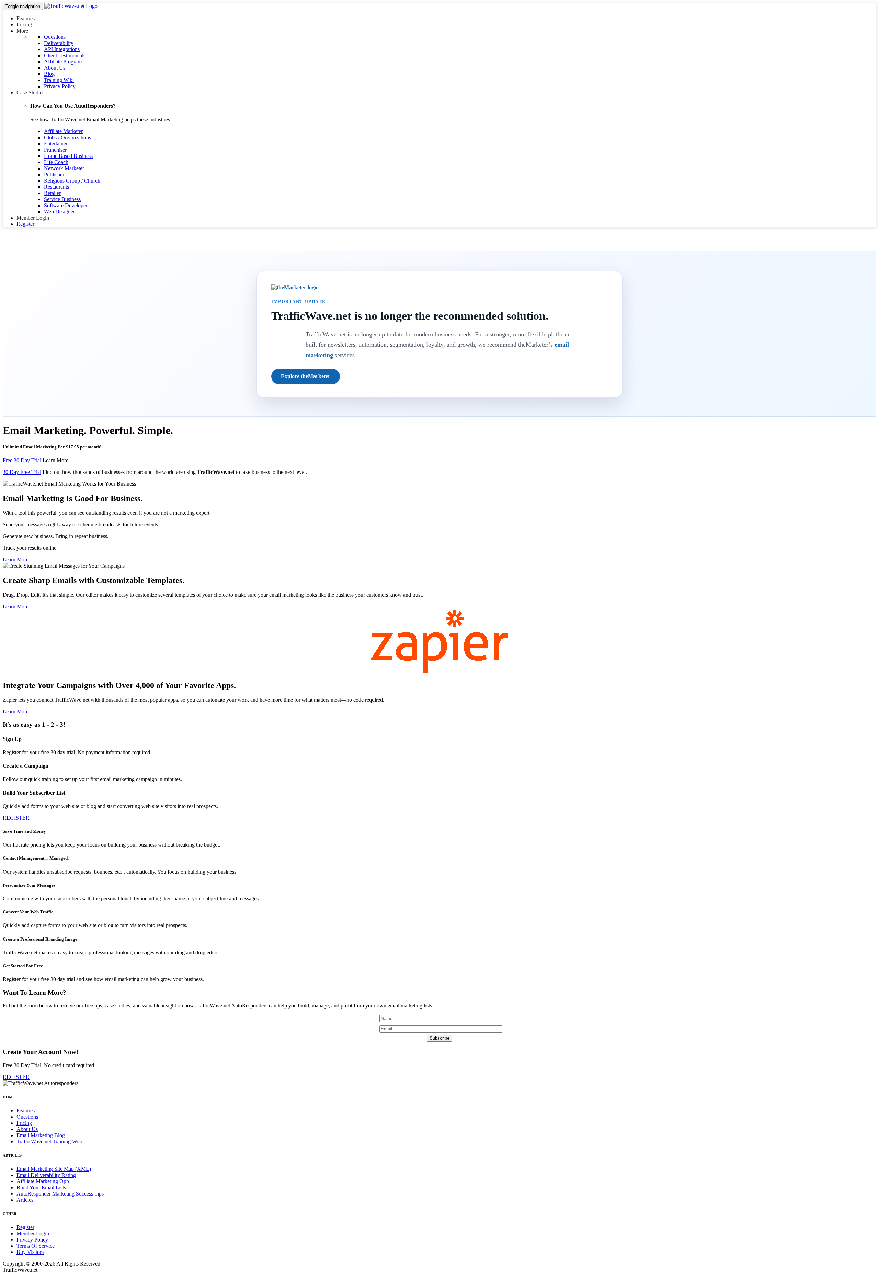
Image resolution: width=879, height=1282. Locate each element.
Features (25, 18)
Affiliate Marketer (63, 131)
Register (25, 224)
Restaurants (56, 187)
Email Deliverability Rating (46, 1175)
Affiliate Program (63, 62)
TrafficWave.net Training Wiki (49, 1141)
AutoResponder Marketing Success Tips (60, 1194)
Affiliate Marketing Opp (42, 1181)
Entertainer (56, 144)
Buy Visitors (30, 1252)
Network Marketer (64, 168)
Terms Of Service (35, 1246)
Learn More (55, 460)
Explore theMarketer (305, 376)
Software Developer (66, 205)
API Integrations (62, 49)
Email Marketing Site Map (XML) (53, 1169)
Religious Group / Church (72, 181)
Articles (24, 1200)
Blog (49, 74)
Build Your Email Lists (41, 1187)
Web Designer (59, 211)
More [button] (22, 31)
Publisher (54, 174)
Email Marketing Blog (40, 1135)
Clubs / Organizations (67, 137)
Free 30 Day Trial (22, 460)
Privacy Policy (60, 86)
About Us (54, 68)
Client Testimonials (64, 55)
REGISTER (16, 818)
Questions (55, 37)
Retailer (52, 193)
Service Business (62, 199)
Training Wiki (59, 80)
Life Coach (56, 162)
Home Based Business (68, 156)
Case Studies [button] (30, 92)
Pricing (24, 24)
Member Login (32, 218)
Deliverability (58, 43)
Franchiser (55, 150)
